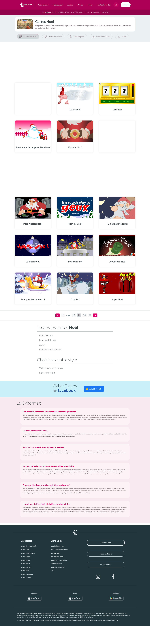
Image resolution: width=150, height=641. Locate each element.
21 (89, 315)
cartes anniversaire (28, 553)
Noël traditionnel (103, 37)
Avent (124, 37)
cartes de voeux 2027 (28, 546)
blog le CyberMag (57, 546)
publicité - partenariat (59, 560)
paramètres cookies (58, 567)
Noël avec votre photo (50, 349)
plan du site (55, 553)
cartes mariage (26, 567)
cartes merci (25, 564)
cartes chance (26, 578)
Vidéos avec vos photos (51, 368)
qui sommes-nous (57, 557)
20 (84, 315)
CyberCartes (65, 388)
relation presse (56, 564)
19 (79, 315)
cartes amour (25, 557)
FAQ (52, 571)
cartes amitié (25, 560)
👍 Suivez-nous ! (93, 389)
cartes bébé (25, 571)
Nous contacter (106, 554)
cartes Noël (25, 550)
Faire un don (106, 543)
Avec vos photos (55, 37)
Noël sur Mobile (47, 372)
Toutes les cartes (30, 37)
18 (73, 315)
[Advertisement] (75, 60)
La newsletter (105, 565)
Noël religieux (78, 37)
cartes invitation (27, 574)
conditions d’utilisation (59, 550)
